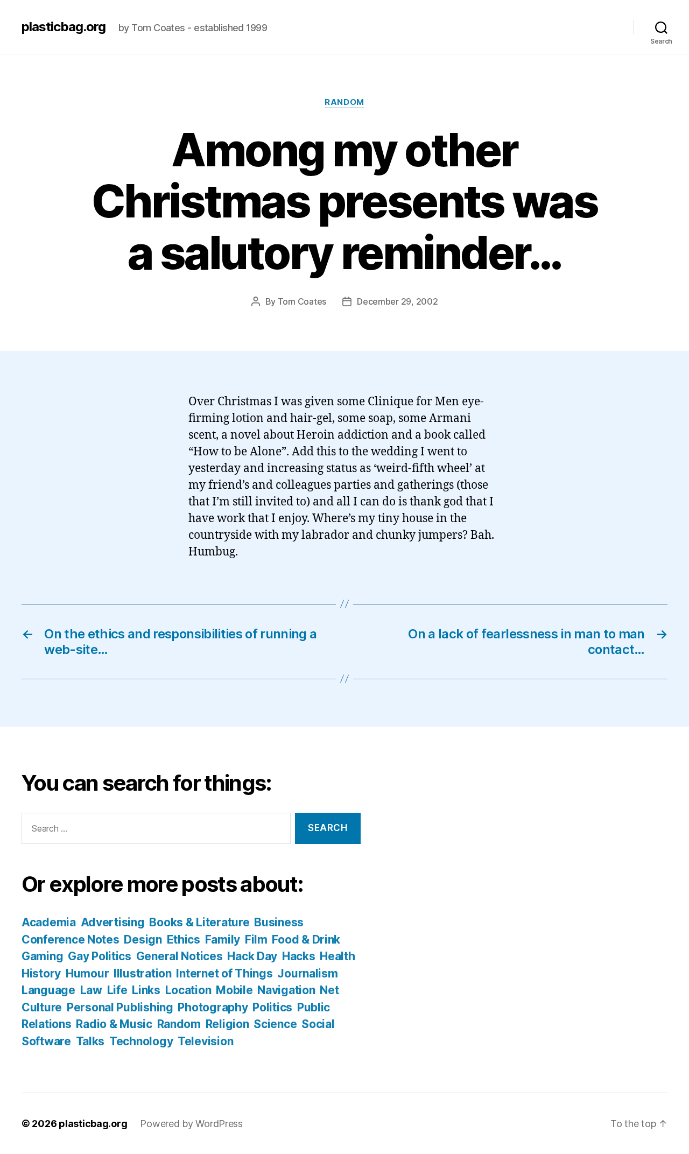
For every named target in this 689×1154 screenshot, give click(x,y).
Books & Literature (199, 922)
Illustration (143, 973)
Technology (141, 1041)
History (41, 973)
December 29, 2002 (397, 301)
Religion (227, 1024)
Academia (49, 922)
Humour (87, 973)
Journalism (307, 973)
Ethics (183, 939)
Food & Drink (306, 939)
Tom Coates (302, 301)
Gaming (42, 956)
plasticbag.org (64, 26)
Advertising (113, 922)
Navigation (286, 990)
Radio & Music (114, 1024)
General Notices (179, 956)
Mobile (234, 990)
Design (142, 939)
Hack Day (252, 956)
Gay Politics (99, 956)
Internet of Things (224, 973)
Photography (213, 1007)
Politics (272, 1007)
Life (117, 990)
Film (256, 939)
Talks (90, 1041)
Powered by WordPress (191, 1123)
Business (279, 922)
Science (275, 1024)
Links (146, 990)
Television (205, 1041)
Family (222, 939)
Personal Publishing (120, 1007)
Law (91, 990)
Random (344, 102)
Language (48, 990)
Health (337, 956)
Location (188, 990)
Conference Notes (70, 939)
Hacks (298, 956)
